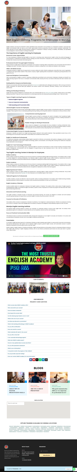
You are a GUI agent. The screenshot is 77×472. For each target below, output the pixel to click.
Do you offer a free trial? (13, 334)
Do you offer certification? (14, 326)
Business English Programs (16, 99)
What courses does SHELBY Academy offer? (18, 305)
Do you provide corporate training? (16, 353)
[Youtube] (33, 359)
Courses (40, 2)
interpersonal (36, 85)
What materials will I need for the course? (17, 332)
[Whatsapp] (40, 359)
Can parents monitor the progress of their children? (20, 351)
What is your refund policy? (14, 348)
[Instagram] (46, 359)
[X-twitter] (37, 359)
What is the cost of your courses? (16, 318)
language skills (24, 173)
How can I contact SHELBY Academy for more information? (21, 356)
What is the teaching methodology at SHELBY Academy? (21, 324)
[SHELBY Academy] (6, 3)
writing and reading (49, 92)
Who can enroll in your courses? (15, 307)
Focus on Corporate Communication (18, 102)
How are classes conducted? (14, 310)
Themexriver (15, 468)
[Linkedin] (43, 359)
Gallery (46, 2)
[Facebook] (30, 359)
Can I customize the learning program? (17, 337)
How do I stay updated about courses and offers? (19, 343)
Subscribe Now (46, 455)
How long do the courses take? (15, 313)
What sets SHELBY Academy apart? (16, 340)
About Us (35, 2)
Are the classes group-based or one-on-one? (18, 316)
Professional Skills (13, 386)
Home (30, 2)
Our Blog (52, 2)
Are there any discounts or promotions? (17, 321)
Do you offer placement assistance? (16, 345)
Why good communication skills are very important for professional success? (59, 390)
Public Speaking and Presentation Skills (19, 105)
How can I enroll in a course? (14, 329)
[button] (38, 99)
